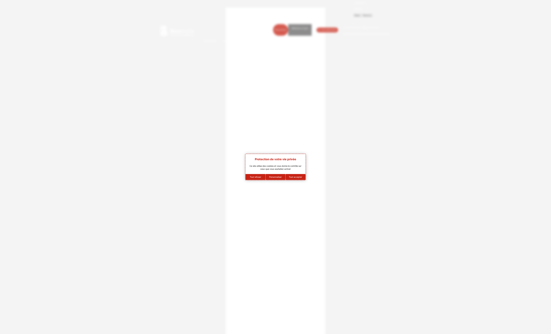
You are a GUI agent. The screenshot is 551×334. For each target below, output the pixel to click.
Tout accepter (295, 177)
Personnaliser (275, 177)
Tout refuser (255, 177)
